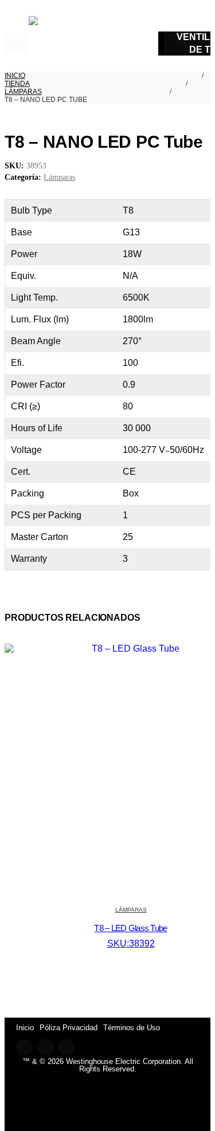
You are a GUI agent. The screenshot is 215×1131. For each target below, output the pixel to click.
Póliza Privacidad (68, 1027)
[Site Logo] (68, 44)
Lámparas (59, 177)
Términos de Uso (131, 1027)
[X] (45, 1047)
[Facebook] (24, 1047)
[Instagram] (66, 1047)
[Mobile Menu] (17, 43)
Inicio (25, 1027)
